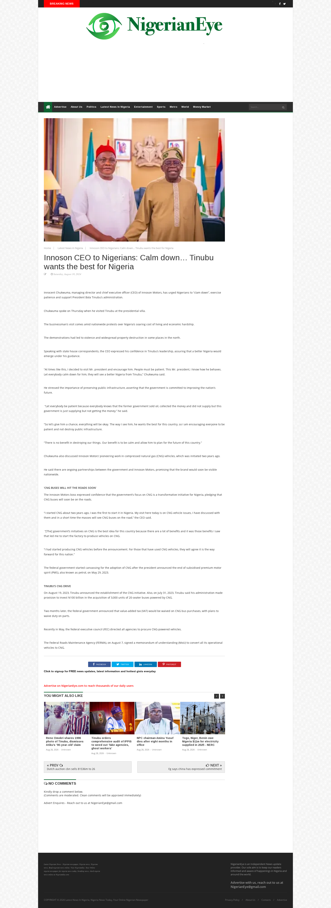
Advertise (60, 106)
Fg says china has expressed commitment (195, 769)
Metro (173, 106)
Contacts (266, 900)
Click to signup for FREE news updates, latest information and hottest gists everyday (100, 671)
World (185, 106)
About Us (76, 106)
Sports (161, 106)
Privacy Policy (232, 900)
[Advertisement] (153, 75)
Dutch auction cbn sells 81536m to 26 (71, 769)
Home (48, 248)
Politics (91, 106)
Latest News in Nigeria (71, 248)
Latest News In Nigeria (115, 106)
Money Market (202, 106)
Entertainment (143, 106)
